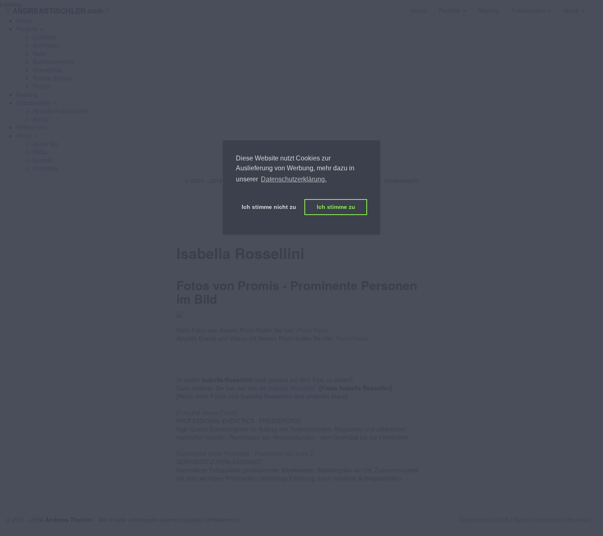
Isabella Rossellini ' (292, 388)
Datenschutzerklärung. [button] (294, 179)
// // (57, 10)
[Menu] (597, 6)
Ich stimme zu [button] (336, 207)
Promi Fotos (313, 330)
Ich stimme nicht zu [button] (269, 207)
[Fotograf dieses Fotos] (206, 412)
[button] (29, 29)
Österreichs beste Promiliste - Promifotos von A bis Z (244, 453)
